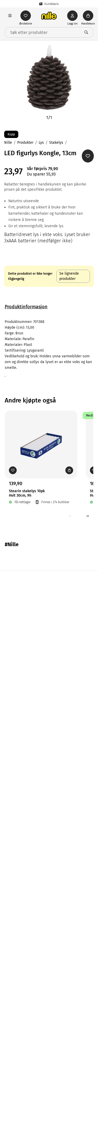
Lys (41, 142)
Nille (8, 142)
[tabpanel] (49, 348)
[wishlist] (25, 15)
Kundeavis (51, 4)
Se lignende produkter (69, 276)
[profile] (72, 15)
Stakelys (56, 142)
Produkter (25, 142)
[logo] (49, 16)
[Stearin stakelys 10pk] (41, 436)
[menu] (10, 15)
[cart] (88, 15)
